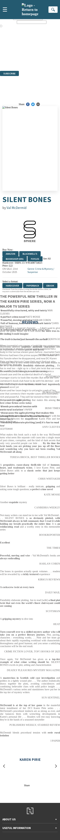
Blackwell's (30, 253)
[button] (4, 766)
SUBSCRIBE (9, 73)
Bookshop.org (15, 258)
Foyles (35, 258)
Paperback (32, 285)
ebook (50, 285)
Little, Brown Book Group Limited (39, 52)
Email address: (8, 22)
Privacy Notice (7, 60)
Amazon (10, 253)
